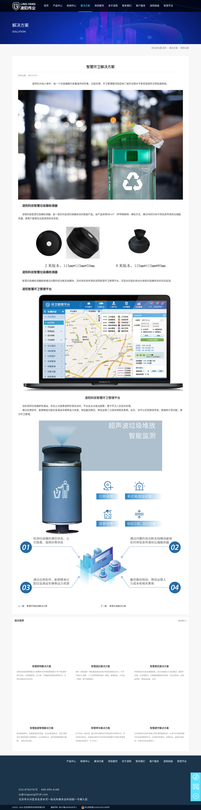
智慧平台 (168, 5)
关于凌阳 (113, 5)
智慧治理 (185, 48)
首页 (46, 5)
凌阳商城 (154, 5)
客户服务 (140, 5)
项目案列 (99, 5)
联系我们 (127, 5)
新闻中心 (71, 5)
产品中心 (57, 5)
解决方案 (85, 5)
